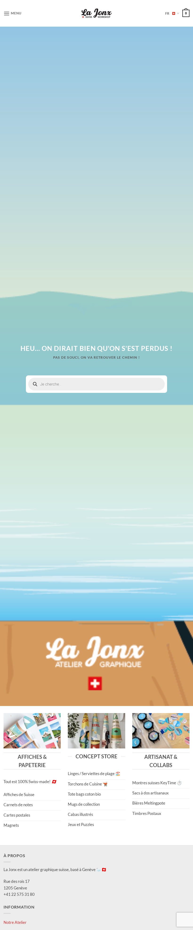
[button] (12, 13)
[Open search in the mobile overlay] (96, 384)
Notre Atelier (15, 922)
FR (167, 13)
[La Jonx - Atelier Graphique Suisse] (96, 13)
